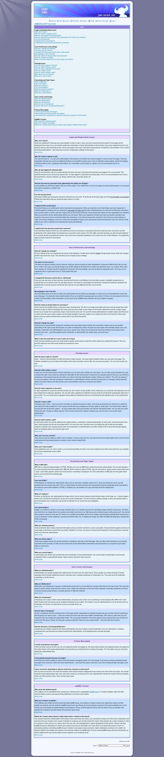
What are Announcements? (44, 89)
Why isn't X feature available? (45, 123)
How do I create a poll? (43, 71)
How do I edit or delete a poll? (45, 72)
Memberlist (75, 21)
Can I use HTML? (41, 84)
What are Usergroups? (42, 102)
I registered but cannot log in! (45, 41)
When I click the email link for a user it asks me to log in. (54, 59)
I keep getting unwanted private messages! (49, 113)
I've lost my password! (42, 39)
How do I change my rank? (44, 57)
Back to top (38, 152)
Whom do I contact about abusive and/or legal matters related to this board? (61, 125)
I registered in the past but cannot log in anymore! (52, 43)
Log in (113, 21)
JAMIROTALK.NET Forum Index (45, 24)
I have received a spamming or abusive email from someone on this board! (60, 115)
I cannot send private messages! (46, 112)
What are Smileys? (41, 85)
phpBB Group (94, 692)
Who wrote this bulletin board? (45, 121)
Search (67, 21)
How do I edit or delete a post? (45, 67)
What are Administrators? (43, 99)
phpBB (78, 752)
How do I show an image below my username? (51, 56)
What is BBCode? (41, 82)
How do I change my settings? (45, 49)
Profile (92, 21)
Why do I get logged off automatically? (48, 35)
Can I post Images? (41, 87)
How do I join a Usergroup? (44, 104)
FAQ (60, 21)
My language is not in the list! (45, 54)
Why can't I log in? (41, 32)
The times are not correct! (43, 50)
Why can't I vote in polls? (43, 76)
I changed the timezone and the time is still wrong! (52, 52)
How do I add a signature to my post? (47, 69)
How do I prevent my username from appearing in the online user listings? (60, 37)
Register (84, 21)
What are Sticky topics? (43, 91)
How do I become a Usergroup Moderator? (49, 106)
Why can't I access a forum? (44, 74)
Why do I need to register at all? (46, 34)
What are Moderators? (42, 100)
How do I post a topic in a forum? (46, 65)
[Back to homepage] (82, 17)
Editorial (53, 21)
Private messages (103, 21)
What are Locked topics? (43, 93)
